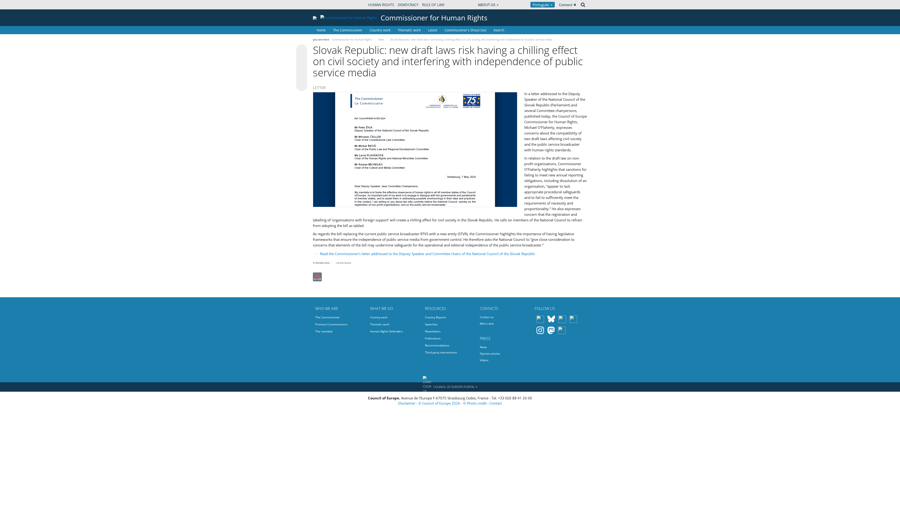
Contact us (487, 317)
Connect (566, 4)
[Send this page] (301, 85)
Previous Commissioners (331, 324)
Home (321, 30)
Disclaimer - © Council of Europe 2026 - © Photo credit (443, 403)
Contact (496, 403)
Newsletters (433, 331)
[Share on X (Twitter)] (301, 59)
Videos (484, 360)
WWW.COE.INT (324, 5)
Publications (433, 338)
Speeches (431, 324)
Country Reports (435, 317)
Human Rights (381, 4)
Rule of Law (433, 4)
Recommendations (437, 345)
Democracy (408, 4)
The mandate (324, 331)
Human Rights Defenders (386, 331)
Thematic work (409, 30)
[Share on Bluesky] (301, 50)
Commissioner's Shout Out (465, 30)
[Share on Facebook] (301, 67)
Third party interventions (441, 352)
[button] (450, 387)
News (483, 347)
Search (499, 30)
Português (541, 4)
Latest (432, 30)
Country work (380, 30)
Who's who (487, 324)
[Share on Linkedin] (301, 76)
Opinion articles (490, 354)
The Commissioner (347, 30)
